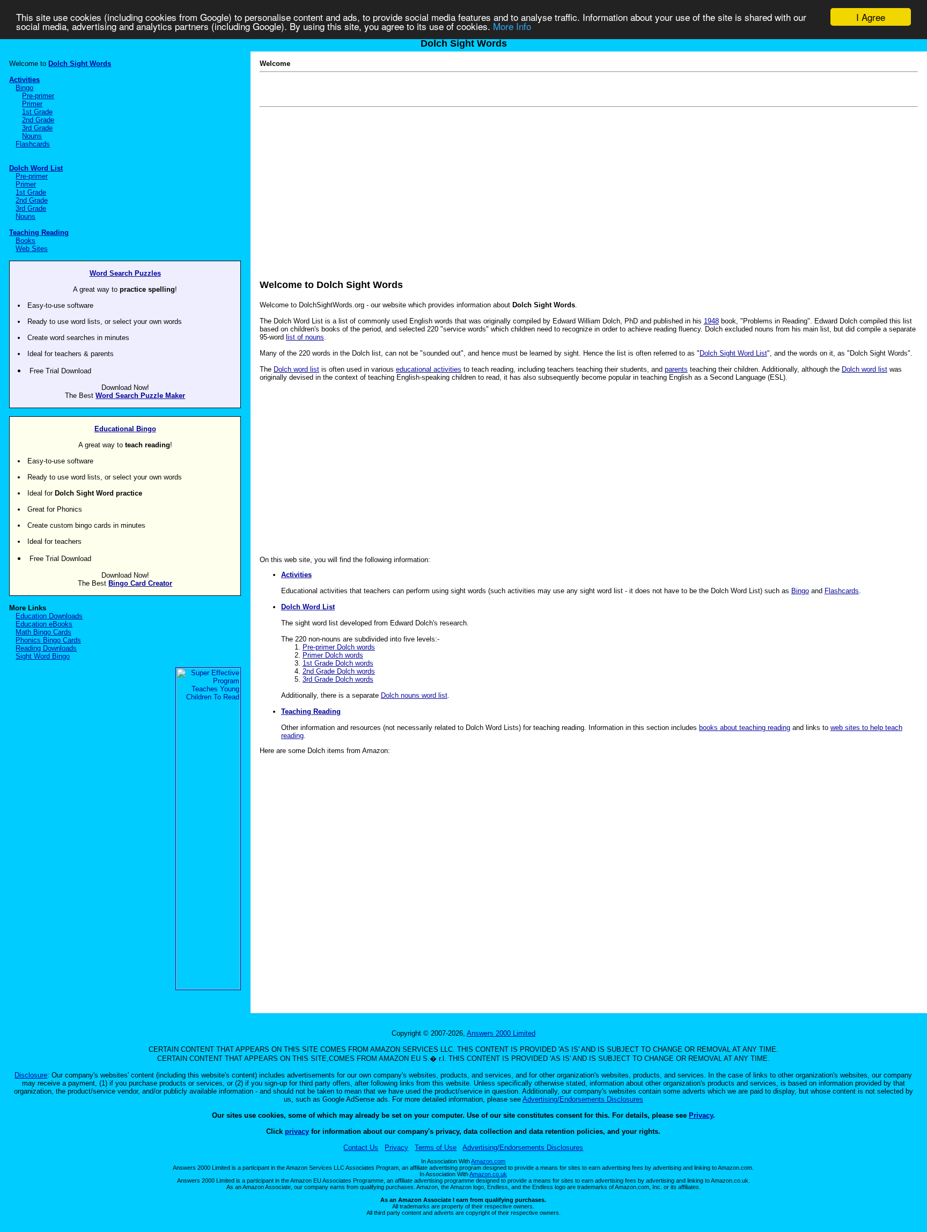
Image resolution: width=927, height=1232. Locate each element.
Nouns (32, 136)
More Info (512, 26)
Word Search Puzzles (125, 273)
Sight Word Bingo (43, 656)
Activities (24, 80)
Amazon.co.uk (488, 1174)
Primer (32, 104)
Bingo (24, 88)
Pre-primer (38, 96)
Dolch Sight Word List (733, 353)
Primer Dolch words (333, 655)
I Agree (870, 17)
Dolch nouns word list (414, 695)
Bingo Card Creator (140, 583)
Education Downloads (49, 616)
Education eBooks (44, 624)
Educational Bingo (125, 429)
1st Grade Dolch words (338, 663)
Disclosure (30, 1075)
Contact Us (360, 1148)
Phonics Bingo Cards (48, 640)
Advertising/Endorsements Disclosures (583, 1099)
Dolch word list (296, 369)
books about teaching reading (744, 728)
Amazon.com (488, 1161)
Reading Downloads (46, 648)
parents (676, 369)
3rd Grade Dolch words (338, 679)
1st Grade (37, 112)
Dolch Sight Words (79, 64)
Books (25, 241)
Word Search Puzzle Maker (140, 396)
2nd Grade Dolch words (339, 671)
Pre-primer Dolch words (339, 647)
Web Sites (32, 249)
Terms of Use (436, 1148)
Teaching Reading (39, 232)
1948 (711, 321)
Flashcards (33, 144)
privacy (297, 1131)
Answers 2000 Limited (501, 1033)
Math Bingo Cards (43, 632)
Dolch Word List (36, 168)
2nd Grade (38, 120)
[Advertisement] (581, 185)
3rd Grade (37, 128)
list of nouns (305, 337)
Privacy (701, 1115)
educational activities (428, 369)
